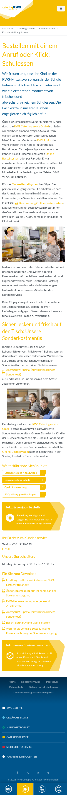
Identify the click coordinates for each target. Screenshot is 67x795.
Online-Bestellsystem (25, 184)
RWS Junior (44, 140)
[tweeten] (28, 773)
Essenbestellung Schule (17, 479)
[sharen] (38, 773)
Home (12, 681)
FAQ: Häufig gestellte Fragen (20, 494)
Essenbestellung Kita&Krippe (20, 472)
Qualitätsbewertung (15, 487)
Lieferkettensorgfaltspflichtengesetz (33, 692)
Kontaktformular (30, 681)
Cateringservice (25, 28)
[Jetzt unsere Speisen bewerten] (33, 655)
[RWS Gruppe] (17, 9)
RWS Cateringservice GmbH (31, 126)
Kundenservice (47, 28)
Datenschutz (16, 687)
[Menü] (61, 8)
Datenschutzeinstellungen (43, 687)
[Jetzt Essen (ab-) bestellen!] (33, 516)
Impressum (52, 681)
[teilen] (18, 773)
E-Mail (6, 548)
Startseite (7, 28)
